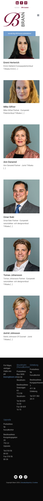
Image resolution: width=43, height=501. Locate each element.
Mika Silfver (9, 106)
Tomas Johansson (12, 275)
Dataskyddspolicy (26, 482)
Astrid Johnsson (11, 333)
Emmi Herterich (11, 62)
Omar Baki (8, 217)
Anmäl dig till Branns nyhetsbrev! (19, 33)
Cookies (35, 482)
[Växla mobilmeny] (38, 15)
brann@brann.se (10, 377)
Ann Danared (10, 162)
